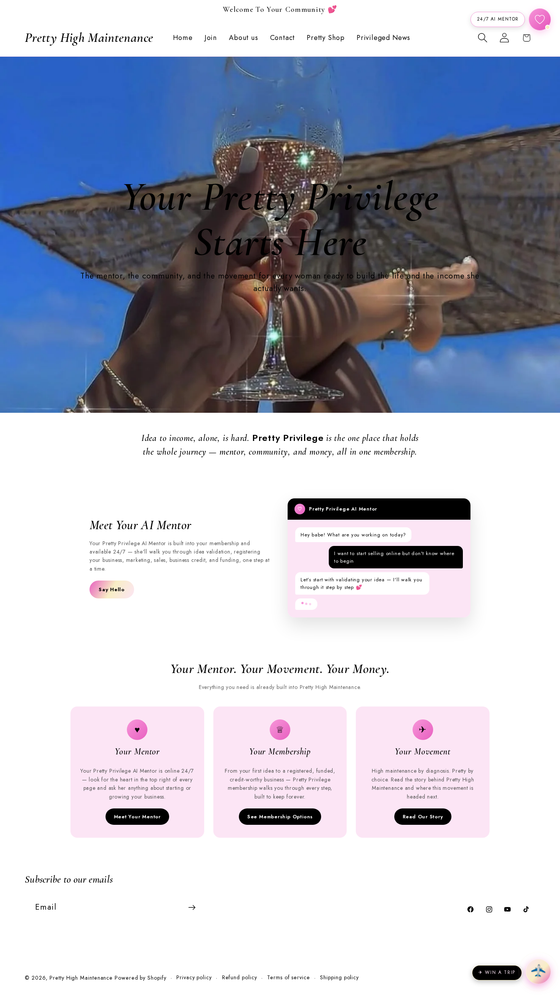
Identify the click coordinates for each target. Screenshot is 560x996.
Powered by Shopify (140, 978)
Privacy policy (194, 977)
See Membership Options (280, 816)
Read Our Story (423, 816)
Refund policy (239, 977)
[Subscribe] (192, 907)
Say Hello (112, 589)
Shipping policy (339, 977)
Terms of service (288, 977)
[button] (483, 38)
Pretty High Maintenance (82, 978)
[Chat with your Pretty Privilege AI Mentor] (540, 19)
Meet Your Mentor (137, 816)
